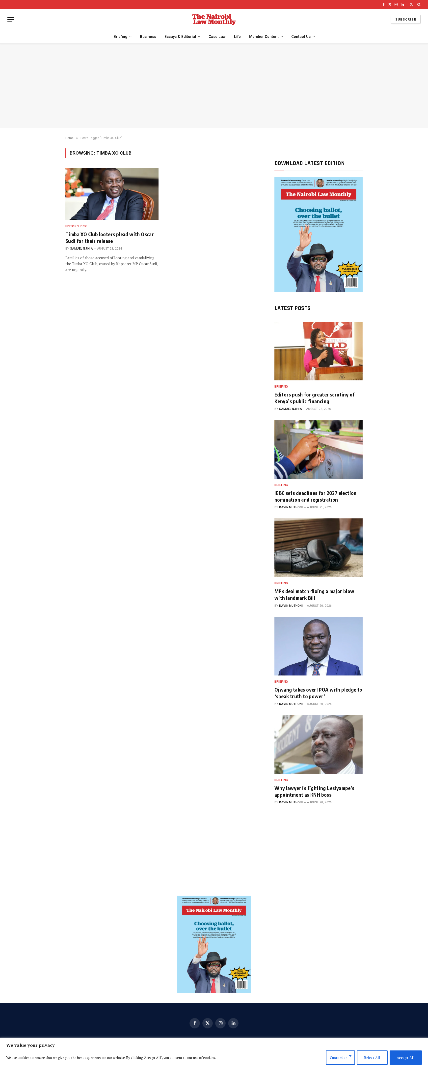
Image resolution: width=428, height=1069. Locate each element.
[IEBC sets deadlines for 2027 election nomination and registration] (318, 449)
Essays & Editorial (180, 36)
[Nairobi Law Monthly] (214, 19)
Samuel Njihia (81, 248)
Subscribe (405, 19)
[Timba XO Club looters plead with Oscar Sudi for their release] (112, 194)
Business (148, 36)
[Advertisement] (214, 85)
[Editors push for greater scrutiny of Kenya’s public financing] (318, 351)
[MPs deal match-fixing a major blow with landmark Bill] (318, 547)
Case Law (217, 36)
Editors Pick (76, 226)
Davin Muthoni (291, 507)
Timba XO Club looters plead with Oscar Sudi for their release (109, 237)
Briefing (120, 36)
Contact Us (301, 36)
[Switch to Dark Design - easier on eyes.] (411, 4)
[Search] (418, 4)
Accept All (406, 1057)
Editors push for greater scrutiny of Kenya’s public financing (314, 397)
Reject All (372, 1057)
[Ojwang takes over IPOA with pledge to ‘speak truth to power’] (318, 646)
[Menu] (10, 19)
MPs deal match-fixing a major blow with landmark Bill (314, 594)
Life (237, 36)
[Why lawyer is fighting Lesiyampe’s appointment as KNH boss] (318, 744)
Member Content (264, 36)
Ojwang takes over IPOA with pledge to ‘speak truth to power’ (318, 692)
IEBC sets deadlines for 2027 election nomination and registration (315, 496)
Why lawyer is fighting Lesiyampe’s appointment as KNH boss (314, 791)
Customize (339, 1057)
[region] (214, 1053)
